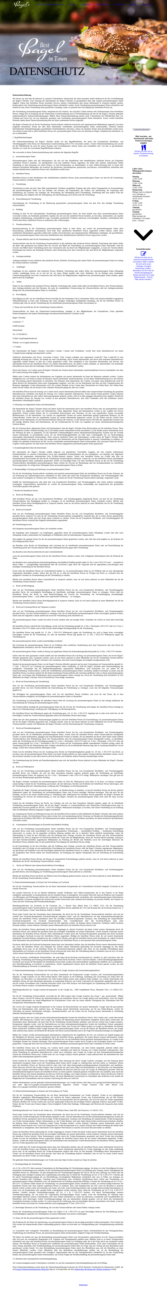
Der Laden (102, 5)
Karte (133, 5)
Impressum (83, 1285)
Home (72, 5)
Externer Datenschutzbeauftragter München (32, 1269)
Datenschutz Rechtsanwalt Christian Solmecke (93, 1269)
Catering (86, 5)
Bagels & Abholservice (50, 5)
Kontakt (147, 5)
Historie (118, 5)
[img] (22, 4)
